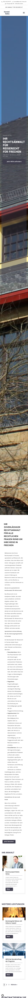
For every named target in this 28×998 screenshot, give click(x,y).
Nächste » (14, 984)
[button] (24, 13)
